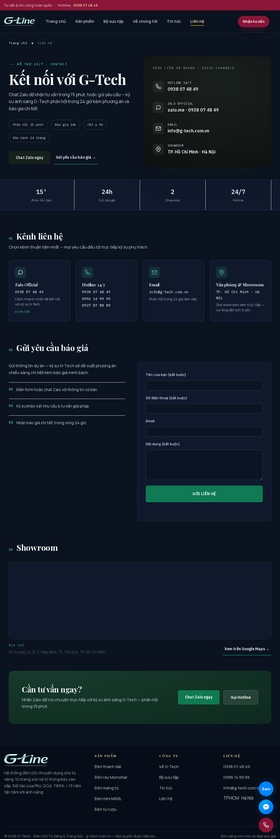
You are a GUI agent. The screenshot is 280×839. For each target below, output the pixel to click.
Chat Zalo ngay (29, 157)
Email (150, 420)
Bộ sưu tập (113, 21)
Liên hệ (197, 21)
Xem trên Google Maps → (247, 648)
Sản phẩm (84, 21)
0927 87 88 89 (96, 305)
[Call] (266, 825)
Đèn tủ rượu (106, 809)
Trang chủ (56, 21)
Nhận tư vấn (253, 21)
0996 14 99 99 (96, 298)
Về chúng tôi (145, 21)
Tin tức (174, 21)
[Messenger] (266, 807)
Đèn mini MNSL (108, 798)
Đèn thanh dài (108, 766)
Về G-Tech (169, 766)
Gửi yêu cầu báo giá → (76, 157)
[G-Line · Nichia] (19, 21)
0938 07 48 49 (96, 291)
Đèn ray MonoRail (111, 777)
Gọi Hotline (241, 697)
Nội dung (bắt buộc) (163, 443)
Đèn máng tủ (107, 788)
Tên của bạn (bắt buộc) (166, 374)
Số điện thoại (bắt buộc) (166, 397)
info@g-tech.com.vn (168, 291)
